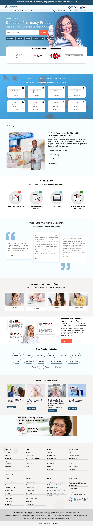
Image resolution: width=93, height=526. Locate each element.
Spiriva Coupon (29, 495)
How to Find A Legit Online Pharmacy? (75, 401)
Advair (16, 355)
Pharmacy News (71, 405)
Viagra (47, 367)
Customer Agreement (74, 455)
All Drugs (28, 452)
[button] (13, 10)
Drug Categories (30, 455)
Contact (33, 10)
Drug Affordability (51, 455)
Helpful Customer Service (58, 150)
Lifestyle (29, 405)
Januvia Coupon (9, 493)
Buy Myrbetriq (56, 109)
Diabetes (28, 38)
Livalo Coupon (8, 504)
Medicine (58, 407)
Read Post (11, 407)
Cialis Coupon (8, 484)
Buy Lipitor (16, 109)
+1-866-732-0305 (61, 10)
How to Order (8, 469)
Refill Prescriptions (9, 472)
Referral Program (51, 463)
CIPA (50, 145)
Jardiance (75, 355)
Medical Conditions (73, 466)
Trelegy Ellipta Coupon (31, 498)
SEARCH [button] (43, 32)
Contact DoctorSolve (10, 474)
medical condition (38, 287)
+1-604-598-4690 (60, 490)
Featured (76, 403)
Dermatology (39, 403)
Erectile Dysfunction (38, 38)
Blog (70, 452)
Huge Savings (54, 159)
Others (52, 38)
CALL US (67, 341)
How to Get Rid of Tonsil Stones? (15, 401)
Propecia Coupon (30, 484)
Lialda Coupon (8, 501)
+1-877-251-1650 (58, 484)
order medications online (51, 184)
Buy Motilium (36, 109)
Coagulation (20, 38)
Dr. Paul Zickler (50, 461)
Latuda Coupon (8, 498)
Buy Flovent (56, 95)
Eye (47, 38)
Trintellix (35, 367)
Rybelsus (41, 361)
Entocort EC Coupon (10, 487)
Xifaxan (58, 367)
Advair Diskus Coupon (10, 482)
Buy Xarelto (77, 109)
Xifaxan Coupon (30, 504)
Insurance (71, 463)
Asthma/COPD (10, 38)
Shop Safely (53, 163)
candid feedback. (55, 226)
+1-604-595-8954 (60, 493)
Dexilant (40, 355)
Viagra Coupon (29, 501)
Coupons (7, 478)
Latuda (17, 361)
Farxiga (63, 355)
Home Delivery (54, 155)
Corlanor (28, 355)
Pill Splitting (50, 469)
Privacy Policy (72, 469)
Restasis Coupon (30, 490)
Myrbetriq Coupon (30, 482)
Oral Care (62, 407)
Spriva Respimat (56, 361)
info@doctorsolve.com (51, 3)
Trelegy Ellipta (73, 361)
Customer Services (73, 458)
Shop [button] (8, 10)
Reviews (49, 466)
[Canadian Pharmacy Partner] (12, 7)
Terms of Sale (72, 472)
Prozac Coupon (30, 487)
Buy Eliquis (36, 95)
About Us (49, 452)
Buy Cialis (16, 95)
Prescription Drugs (30, 463)
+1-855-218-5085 (58, 487)
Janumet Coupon (9, 490)
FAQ (70, 461)
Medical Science (18, 403)
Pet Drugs (28, 461)
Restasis (29, 361)
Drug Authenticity (51, 458)
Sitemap (28, 466)
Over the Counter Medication (33, 458)
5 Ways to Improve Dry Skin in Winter (35, 401)
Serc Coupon (29, 493)
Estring (51, 355)
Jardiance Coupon (9, 495)
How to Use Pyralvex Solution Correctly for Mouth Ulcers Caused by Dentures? (56, 402)
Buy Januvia (77, 95)
